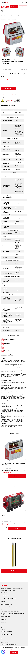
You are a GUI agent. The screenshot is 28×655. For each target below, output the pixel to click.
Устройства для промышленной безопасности (12, 607)
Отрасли (3, 629)
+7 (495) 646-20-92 (10, 590)
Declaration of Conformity (10, 350)
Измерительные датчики (7, 606)
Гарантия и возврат (5, 638)
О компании (4, 622)
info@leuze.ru (18, 375)
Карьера (3, 627)
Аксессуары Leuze (5, 616)
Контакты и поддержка (6, 631)
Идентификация (5, 609)
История (3, 625)
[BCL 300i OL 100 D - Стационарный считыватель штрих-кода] (14, 33)
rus (5, 2)
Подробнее (14, 649)
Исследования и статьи (6, 642)
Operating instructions (9, 339)
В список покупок (7, 69)
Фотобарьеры (14, 570)
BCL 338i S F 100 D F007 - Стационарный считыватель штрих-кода (13, 464)
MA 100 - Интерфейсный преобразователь (11, 515)
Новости (3, 640)
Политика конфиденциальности (8, 644)
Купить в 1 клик (6, 80)
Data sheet (7, 343)
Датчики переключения (6, 604)
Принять (14, 652)
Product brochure (8, 347)
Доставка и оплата (5, 637)
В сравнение (24, 69)
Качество (3, 624)
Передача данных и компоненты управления (11, 611)
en (7, 2)
